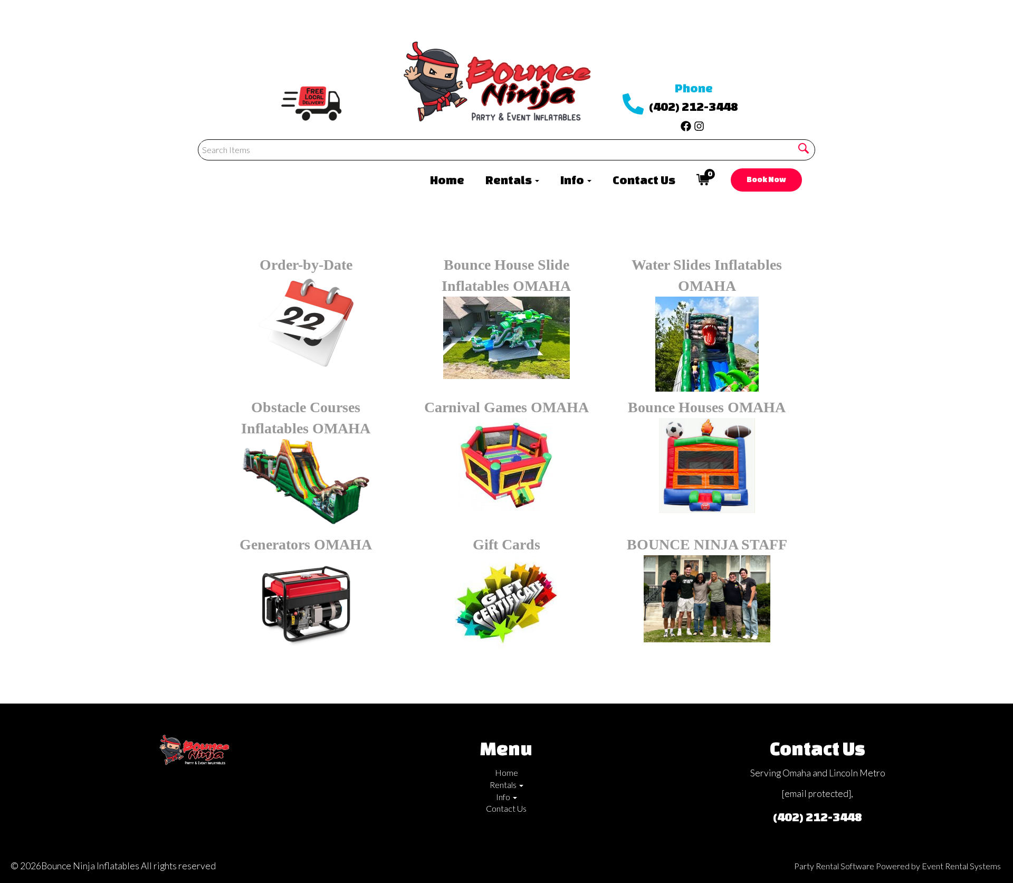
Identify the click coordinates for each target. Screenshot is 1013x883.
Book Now (766, 179)
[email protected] (816, 793)
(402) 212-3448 (693, 106)
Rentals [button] (509, 179)
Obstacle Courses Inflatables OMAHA (305, 417)
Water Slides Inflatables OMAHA (707, 275)
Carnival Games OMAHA (506, 407)
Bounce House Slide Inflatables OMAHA (506, 275)
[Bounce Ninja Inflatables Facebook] (686, 123)
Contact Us (644, 179)
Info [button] (573, 179)
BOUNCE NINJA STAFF (707, 544)
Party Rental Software (834, 866)
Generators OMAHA (306, 544)
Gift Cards (506, 544)
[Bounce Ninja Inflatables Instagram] (699, 123)
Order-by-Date (306, 265)
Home (447, 179)
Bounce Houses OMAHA (707, 407)
